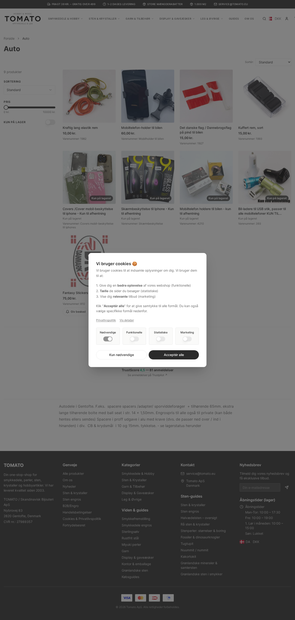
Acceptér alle (174, 355)
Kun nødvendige (121, 355)
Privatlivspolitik (106, 320)
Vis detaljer (127, 320)
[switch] (107, 338)
